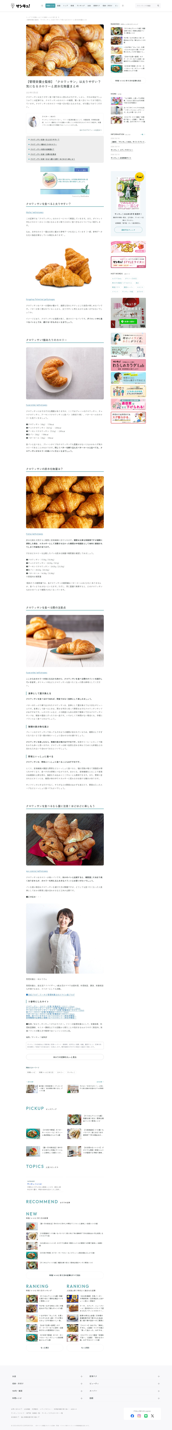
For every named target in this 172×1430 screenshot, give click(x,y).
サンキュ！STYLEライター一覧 (52, 1413)
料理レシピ (50, 5)
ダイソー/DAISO (131, 278)
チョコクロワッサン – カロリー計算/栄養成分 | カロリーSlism (53, 1008)
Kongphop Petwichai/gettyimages (40, 299)
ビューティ (119, 5)
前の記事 (30, 1081)
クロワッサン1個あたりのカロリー (43, 144)
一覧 (142, 134)
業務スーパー (128, 287)
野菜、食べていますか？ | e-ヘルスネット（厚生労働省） (51, 1015)
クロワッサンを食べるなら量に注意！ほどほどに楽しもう (52, 159)
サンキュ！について (17, 1413)
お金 (89, 5)
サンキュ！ (71, 1072)
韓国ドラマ (116, 287)
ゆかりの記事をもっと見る (65, 1057)
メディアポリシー (46, 1409)
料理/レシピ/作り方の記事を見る (128, 80)
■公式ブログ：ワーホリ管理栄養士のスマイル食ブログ (50, 994)
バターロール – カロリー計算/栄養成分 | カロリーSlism (50, 1013)
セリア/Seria (116, 278)
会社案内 (14, 1417)
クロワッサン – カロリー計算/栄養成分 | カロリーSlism (50, 1006)
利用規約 (35, 1409)
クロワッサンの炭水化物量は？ (42, 149)
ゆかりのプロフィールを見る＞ (91, 130)
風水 (137, 283)
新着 (72, 5)
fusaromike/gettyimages (36, 404)
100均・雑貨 (17, 1390)
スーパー (93, 1390)
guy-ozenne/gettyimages (37, 870)
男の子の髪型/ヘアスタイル (122, 283)
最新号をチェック (128, 230)
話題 (58, 5)
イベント (115, 291)
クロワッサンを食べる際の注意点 (43, 154)
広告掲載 (27, 1409)
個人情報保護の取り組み (29, 1417)
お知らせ (74, 1409)
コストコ (140, 287)
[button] (42, 5)
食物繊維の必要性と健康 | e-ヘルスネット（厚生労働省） (51, 1017)
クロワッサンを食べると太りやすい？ (45, 139)
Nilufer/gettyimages (34, 212)
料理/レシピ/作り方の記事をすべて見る (65, 1275)
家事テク (96, 5)
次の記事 (99, 1081)
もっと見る (45, 1347)
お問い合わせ (15, 1409)
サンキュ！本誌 (127, 291)
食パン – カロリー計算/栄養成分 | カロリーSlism (47, 1012)
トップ (65, 5)
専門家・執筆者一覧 (33, 1413)
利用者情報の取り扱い (61, 1409)
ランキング (81, 5)
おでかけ (140, 291)
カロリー (60, 1072)
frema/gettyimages (34, 533)
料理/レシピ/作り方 (50, 17)
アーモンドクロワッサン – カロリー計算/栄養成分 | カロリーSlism (55, 1010)
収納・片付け (107, 5)
